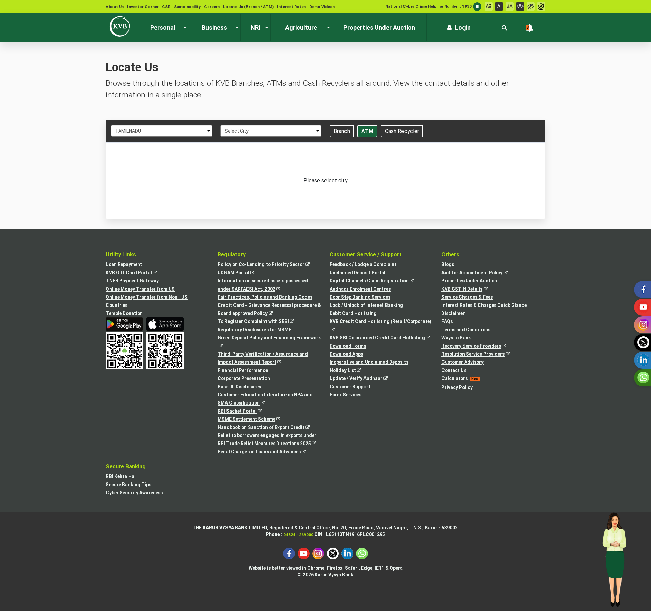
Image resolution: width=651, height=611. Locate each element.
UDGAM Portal (240, 273)
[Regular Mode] (520, 6)
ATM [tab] (367, 131)
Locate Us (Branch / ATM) (248, 6)
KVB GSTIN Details (468, 289)
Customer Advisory (462, 362)
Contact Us (453, 370)
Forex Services (345, 394)
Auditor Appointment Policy (478, 273)
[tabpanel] (325, 181)
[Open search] (504, 27)
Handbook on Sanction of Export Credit (267, 427)
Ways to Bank (456, 337)
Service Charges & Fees (467, 297)
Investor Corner (143, 6)
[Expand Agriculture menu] (327, 28)
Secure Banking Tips (128, 484)
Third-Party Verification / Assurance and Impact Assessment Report (263, 358)
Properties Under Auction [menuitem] (379, 27)
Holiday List (349, 370)
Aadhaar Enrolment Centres (360, 289)
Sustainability (187, 6)
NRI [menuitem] (255, 27)
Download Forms (348, 346)
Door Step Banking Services (360, 297)
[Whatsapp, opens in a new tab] (362, 553)
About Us (115, 6)
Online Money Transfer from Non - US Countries (147, 301)
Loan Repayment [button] (124, 264)
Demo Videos (322, 6)
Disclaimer (453, 313)
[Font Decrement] (489, 6)
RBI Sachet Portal (243, 411)
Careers (212, 6)
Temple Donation (124, 313)
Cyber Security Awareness (134, 492)
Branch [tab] (342, 131)
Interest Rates (291, 6)
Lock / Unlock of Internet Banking (366, 305)
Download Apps (346, 354)
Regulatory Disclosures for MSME (254, 329)
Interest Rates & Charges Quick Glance (484, 305)
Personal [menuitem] (162, 27)
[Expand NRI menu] (265, 28)
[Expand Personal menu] (183, 28)
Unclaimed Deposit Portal (358, 272)
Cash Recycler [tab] (402, 131)
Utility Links (121, 254)
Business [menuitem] (214, 27)
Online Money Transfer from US (140, 289)
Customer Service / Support (366, 254)
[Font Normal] (499, 6)
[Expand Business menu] (236, 28)
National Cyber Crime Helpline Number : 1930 (428, 6)
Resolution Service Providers (479, 354)
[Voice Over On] (541, 6)
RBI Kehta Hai (121, 476)
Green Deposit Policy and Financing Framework (269, 342)
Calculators (459, 378)
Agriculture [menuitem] (301, 27)
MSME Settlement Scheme (253, 419)
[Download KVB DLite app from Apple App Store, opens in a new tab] (165, 324)
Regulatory (232, 254)
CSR (166, 6)
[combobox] (161, 131)
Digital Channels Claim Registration (375, 281)
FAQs (447, 321)
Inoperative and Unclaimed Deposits (369, 362)
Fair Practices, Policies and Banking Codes (265, 297)
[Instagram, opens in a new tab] (318, 553)
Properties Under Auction (469, 280)
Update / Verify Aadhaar (362, 378)
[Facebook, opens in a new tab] (289, 553)
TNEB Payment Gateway (132, 280)
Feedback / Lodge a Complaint (363, 264)
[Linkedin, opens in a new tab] (347, 553)
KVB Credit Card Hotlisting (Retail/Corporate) (381, 326)
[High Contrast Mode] (531, 6)
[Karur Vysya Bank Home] (121, 26)
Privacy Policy (457, 387)
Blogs (447, 264)
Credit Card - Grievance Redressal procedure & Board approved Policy (269, 309)
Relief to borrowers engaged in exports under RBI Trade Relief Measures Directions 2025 (269, 440)
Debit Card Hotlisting (353, 313)
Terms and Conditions (465, 329)
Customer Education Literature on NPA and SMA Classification (265, 399)
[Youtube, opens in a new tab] (304, 553)
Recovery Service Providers (477, 346)
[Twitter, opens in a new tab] (333, 553)
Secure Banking (126, 466)
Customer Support (350, 386)
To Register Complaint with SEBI (259, 322)
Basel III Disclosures (239, 386)
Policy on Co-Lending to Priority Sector (267, 265)
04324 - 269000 (298, 534)
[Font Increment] (510, 6)
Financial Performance (243, 370)
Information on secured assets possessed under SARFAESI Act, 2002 (263, 285)
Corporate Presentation (244, 378)
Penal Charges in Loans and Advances (265, 452)
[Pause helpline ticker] (477, 6)
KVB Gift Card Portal (135, 273)
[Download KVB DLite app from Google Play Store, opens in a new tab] (124, 324)
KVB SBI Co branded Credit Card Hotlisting (381, 338)
